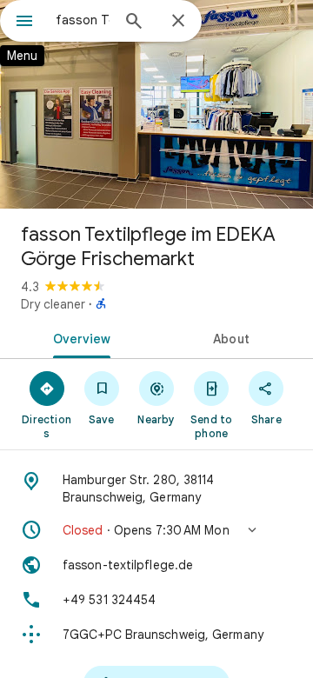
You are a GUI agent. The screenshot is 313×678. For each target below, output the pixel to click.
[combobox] (83, 20)
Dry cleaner (53, 304)
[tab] (78, 337)
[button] (156, 530)
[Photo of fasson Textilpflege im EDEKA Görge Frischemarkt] (156, 104)
